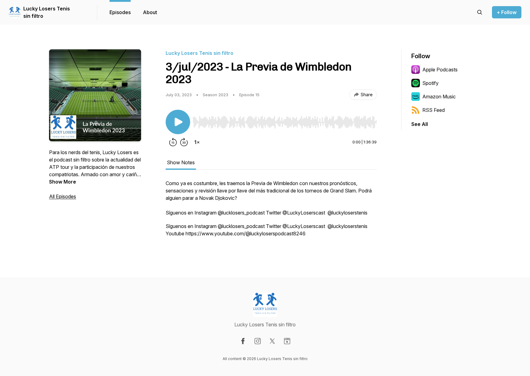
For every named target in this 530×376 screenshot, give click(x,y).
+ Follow (507, 12)
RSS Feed (433, 110)
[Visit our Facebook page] (243, 341)
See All (419, 124)
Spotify (430, 83)
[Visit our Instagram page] (258, 341)
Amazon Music (439, 96)
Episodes (120, 12)
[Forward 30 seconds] (184, 142)
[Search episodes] (479, 12)
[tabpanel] (271, 211)
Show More (62, 182)
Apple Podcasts (440, 69)
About (150, 12)
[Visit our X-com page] (272, 341)
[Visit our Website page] (287, 341)
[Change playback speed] (197, 142)
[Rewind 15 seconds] (173, 142)
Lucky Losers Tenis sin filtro (46, 12)
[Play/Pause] (178, 122)
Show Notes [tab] (181, 162)
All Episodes (62, 196)
